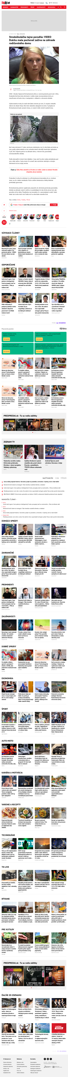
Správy (5, 469)
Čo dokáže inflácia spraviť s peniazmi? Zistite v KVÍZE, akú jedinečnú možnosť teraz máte (25, 374)
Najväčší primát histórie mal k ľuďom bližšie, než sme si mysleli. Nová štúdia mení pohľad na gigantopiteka (25, 886)
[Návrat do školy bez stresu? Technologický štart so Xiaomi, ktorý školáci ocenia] (42, 655)
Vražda (23, 200)
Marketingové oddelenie (35, 1070)
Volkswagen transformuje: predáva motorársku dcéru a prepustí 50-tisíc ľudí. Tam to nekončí (24, 760)
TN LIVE (5, 867)
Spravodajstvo (33, 1062)
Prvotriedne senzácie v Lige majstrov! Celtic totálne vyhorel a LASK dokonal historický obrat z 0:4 (9, 728)
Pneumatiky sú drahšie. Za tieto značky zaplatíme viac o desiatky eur (9, 885)
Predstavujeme (54, 765)
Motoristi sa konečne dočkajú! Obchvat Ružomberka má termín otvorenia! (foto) (58, 696)
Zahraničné (14, 7)
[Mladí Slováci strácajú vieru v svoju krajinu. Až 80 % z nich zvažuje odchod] (9, 686)
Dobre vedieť (4, 377)
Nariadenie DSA (6, 1072)
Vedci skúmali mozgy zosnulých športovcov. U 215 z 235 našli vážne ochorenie (58, 885)
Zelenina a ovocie (22, 952)
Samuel (42, 3)
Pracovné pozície (8, 329)
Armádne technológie (39, 860)
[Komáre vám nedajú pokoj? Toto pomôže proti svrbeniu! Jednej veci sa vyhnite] (42, 625)
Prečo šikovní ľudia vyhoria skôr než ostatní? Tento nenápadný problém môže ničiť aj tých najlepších (9, 792)
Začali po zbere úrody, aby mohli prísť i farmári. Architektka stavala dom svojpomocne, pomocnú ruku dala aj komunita (42, 918)
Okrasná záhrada (38, 952)
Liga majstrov (4, 733)
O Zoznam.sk (7, 1059)
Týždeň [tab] (63, 478)
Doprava (36, 765)
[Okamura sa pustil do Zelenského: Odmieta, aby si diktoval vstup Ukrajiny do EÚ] (42, 561)
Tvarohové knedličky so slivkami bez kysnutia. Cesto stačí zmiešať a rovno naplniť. (25, 823)
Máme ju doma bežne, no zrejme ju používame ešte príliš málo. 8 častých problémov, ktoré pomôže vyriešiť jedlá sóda (58, 918)
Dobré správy (9, 646)
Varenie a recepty (11, 804)
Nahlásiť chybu (13, 210)
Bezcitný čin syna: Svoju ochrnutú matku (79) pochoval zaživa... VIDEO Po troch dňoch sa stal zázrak (9, 252)
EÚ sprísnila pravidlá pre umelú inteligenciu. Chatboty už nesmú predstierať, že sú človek (58, 853)
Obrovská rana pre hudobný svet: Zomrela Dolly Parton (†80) (58, 602)
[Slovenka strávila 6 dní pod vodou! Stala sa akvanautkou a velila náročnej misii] (58, 625)
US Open (53, 733)
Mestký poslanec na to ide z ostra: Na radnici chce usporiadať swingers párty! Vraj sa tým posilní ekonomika (34, 491)
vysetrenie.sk (21, 639)
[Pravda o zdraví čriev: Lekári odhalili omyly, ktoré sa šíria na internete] (25, 625)
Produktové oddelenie (35, 1064)
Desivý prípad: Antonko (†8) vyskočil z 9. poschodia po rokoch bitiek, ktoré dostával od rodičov (25, 252)
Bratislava (53, 545)
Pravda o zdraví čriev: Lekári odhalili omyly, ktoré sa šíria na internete (24, 634)
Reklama (19, 1059)
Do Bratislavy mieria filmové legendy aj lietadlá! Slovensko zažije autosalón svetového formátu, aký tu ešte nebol (58, 374)
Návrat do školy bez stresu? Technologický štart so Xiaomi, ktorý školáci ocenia (8, 373)
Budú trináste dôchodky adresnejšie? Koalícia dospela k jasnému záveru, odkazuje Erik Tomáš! (42, 697)
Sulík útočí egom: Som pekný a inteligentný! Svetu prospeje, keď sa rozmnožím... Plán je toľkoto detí (32, 488)
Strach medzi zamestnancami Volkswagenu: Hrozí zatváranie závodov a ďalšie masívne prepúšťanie (41, 540)
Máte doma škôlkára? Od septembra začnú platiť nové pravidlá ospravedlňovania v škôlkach (58, 792)
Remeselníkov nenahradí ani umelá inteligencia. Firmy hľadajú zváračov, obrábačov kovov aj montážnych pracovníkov (25, 792)
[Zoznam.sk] (48, 1067)
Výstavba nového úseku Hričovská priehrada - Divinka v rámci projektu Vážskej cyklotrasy (12, 464)
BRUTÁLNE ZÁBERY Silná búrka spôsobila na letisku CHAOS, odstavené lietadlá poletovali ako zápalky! (33, 494)
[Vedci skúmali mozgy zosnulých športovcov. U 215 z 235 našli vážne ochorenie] (58, 875)
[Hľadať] (61, 7)
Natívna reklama (20, 1072)
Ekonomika (51, 7)
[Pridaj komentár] (4, 205)
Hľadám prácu (21, 797)
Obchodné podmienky (22, 1066)
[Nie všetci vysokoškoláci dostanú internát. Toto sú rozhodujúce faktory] (42, 875)
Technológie (8, 835)
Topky (18, 33)
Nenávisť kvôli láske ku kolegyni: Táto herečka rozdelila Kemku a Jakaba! (24, 485)
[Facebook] (45, 1059)
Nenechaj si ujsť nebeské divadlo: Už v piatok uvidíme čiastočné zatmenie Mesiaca (9, 634)
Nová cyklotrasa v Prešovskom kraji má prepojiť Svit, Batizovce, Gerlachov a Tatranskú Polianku (42, 760)
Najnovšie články (9, 499)
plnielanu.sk (54, 669)
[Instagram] (48, 1059)
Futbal (46, 465)
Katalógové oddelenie (35, 1068)
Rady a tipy (37, 827)
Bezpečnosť (4, 860)
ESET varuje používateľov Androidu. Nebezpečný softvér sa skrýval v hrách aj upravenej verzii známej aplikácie (25, 854)
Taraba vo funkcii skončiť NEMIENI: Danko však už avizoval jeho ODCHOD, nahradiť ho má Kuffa (25, 539)
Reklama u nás (20, 1062)
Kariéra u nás (6, 1068)
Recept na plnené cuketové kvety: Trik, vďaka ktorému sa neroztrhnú (41, 823)
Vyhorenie (4, 797)
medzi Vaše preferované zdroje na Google (29, 205)
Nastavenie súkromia (8, 1066)
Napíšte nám (6, 1070)
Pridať (54, 205)
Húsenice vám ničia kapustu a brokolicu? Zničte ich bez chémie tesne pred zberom (57, 947)
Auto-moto (7, 740)
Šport (32, 7)
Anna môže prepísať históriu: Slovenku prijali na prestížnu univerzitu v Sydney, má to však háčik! (31, 481)
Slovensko (20, 732)
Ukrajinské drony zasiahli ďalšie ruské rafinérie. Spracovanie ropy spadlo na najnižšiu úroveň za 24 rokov (42, 854)
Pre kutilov (8, 929)
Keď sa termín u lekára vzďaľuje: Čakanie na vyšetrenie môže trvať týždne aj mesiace (41, 373)
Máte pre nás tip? (34, 1072)
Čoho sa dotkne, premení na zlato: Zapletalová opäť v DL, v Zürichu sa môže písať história (42, 727)
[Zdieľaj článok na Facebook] (4, 210)
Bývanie (6, 898)
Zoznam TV (9, 441)
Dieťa (18, 200)
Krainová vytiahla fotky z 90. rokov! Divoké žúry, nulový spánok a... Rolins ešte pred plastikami (42, 603)
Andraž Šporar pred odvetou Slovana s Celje (53, 462)
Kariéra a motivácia (12, 772)
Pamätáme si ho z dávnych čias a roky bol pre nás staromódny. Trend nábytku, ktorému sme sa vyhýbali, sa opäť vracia (25, 918)
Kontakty (33, 1059)
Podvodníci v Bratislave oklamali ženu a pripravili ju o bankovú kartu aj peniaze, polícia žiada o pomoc (58, 540)
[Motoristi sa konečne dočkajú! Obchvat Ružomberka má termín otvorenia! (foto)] (58, 686)
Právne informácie (7, 1062)
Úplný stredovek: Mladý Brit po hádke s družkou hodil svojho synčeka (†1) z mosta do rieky (42, 251)
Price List (19, 1070)
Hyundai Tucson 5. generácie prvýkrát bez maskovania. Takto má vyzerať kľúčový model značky (58, 760)
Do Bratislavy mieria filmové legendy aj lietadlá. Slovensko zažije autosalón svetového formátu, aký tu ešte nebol (8, 760)
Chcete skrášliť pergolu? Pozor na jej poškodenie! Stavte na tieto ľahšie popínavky (42, 947)
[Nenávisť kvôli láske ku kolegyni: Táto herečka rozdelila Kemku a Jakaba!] (25, 593)
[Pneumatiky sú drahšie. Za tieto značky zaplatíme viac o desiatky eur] (9, 875)
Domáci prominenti (6, 609)
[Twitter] (51, 1059)
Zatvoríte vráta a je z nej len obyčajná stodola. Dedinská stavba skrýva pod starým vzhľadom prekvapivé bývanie (9, 918)
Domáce (5, 7)
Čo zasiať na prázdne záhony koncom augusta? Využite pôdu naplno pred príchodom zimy (25, 947)
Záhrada (3, 954)
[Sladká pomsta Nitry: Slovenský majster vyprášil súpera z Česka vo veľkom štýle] (25, 717)
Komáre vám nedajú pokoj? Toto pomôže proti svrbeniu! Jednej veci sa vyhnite (41, 634)
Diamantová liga (38, 732)
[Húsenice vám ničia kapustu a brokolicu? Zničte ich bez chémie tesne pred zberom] (58, 938)
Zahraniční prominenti (56, 605)
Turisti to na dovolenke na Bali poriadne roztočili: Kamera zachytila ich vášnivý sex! (58, 571)
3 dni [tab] (57, 478)
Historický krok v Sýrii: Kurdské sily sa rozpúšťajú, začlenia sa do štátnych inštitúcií (25, 571)
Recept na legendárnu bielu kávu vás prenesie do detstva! (58, 822)
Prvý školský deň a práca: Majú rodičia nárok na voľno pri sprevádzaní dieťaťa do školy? (42, 791)
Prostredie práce (38, 795)
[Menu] (64, 7)
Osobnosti (20, 607)
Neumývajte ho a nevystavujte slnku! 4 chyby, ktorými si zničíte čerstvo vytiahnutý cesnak (9, 948)
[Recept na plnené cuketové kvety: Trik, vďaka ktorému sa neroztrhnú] (42, 813)
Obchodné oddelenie (35, 1066)
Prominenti (24, 7)
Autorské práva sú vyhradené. (50, 1063)
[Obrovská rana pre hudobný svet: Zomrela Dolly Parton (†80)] (58, 593)
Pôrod (28, 200)
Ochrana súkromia (7, 1064)
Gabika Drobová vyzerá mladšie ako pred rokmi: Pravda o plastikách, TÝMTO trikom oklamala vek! (33, 465)
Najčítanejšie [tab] (48, 478)
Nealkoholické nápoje (56, 825)
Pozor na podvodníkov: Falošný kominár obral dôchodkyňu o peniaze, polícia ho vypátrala (58, 251)
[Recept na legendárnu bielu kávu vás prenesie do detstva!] (58, 813)
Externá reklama (20, 1064)
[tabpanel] (34, 488)
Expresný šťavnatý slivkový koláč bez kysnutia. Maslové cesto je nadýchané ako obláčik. (9, 823)
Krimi (52, 256)
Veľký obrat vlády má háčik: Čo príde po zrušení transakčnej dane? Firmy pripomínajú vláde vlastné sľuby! (25, 697)
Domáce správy (10, 520)
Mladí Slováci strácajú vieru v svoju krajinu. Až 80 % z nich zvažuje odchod (9, 696)
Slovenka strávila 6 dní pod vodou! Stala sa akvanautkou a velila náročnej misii (58, 634)
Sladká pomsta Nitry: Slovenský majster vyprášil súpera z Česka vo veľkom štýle (25, 727)
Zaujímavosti (41, 7)
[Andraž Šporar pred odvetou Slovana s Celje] (54, 452)
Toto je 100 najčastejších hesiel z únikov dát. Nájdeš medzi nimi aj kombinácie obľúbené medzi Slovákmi (9, 854)
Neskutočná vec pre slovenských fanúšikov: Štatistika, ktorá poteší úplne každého (25, 665)
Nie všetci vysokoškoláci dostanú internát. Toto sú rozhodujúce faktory (42, 884)
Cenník (18, 1068)
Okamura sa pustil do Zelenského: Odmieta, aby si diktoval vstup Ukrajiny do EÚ (41, 571)
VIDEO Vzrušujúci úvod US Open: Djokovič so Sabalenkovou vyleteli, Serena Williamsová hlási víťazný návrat (58, 728)
